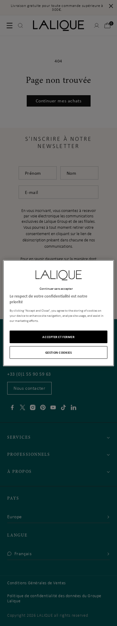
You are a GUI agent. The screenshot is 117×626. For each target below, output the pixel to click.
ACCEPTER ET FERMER (58, 336)
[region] (58, 313)
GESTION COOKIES (58, 352)
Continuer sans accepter (56, 288)
